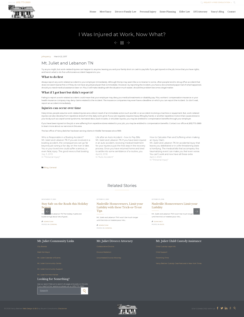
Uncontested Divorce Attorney (109, 258)
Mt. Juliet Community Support (50, 269)
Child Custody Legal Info (166, 246)
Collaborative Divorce (105, 246)
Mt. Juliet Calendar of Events (48, 258)
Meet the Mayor (43, 252)
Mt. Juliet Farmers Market (47, 275)
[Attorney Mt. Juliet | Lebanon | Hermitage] (22, 11)
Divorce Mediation (104, 252)
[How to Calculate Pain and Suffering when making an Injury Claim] (177, 148)
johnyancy (46, 56)
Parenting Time (162, 258)
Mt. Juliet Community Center (49, 263)
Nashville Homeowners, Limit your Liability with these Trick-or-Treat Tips (120, 207)
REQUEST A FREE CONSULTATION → (216, 2)
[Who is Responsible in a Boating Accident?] (69, 147)
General (52, 167)
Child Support (161, 252)
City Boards (42, 246)
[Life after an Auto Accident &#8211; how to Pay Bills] (123, 147)
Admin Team (48, 221)
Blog (46, 167)
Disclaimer (62, 308)
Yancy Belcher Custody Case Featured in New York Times (178, 263)
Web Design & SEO (30, 308)
